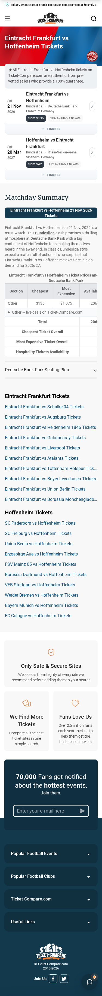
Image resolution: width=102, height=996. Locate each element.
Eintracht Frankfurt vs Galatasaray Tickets (45, 437)
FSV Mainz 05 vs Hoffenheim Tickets (40, 564)
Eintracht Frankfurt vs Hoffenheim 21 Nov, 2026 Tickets (51, 213)
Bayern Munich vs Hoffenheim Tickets (41, 605)
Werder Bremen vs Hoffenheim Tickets (41, 595)
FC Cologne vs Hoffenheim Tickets (38, 615)
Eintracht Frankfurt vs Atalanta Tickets (42, 458)
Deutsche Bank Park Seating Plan (37, 369)
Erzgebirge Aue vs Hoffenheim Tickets (41, 554)
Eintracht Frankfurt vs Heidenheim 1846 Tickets (50, 427)
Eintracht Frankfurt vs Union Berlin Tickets (45, 489)
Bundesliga (45, 233)
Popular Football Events (34, 853)
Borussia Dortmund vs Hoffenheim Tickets (45, 574)
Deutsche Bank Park (47, 238)
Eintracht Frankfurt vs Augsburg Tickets (43, 417)
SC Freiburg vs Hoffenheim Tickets (38, 533)
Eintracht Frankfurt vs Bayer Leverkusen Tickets (50, 478)
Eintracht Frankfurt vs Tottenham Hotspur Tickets (52, 468)
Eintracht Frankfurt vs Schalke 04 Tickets (44, 406)
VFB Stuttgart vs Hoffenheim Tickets (40, 584)
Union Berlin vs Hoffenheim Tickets (38, 543)
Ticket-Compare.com (31, 899)
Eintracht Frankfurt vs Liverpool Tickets (42, 448)
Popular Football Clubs (33, 876)
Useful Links (23, 921)
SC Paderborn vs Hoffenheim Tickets (40, 523)
